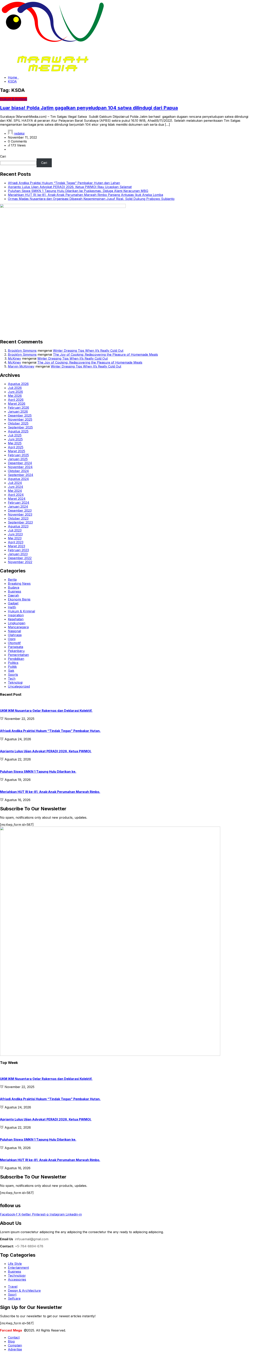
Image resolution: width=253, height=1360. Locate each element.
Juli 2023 (15, 530)
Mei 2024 (15, 491)
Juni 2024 (15, 487)
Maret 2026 (16, 404)
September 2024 (20, 475)
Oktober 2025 (18, 423)
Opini (11, 639)
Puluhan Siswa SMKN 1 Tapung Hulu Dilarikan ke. (38, 772)
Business (14, 591)
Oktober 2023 (18, 518)
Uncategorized (19, 686)
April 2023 (15, 542)
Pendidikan (16, 659)
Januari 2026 (18, 411)
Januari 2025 (18, 459)
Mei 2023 (15, 538)
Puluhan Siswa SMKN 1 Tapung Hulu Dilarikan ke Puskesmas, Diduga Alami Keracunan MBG (78, 191)
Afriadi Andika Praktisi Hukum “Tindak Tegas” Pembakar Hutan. (50, 731)
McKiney (14, 358)
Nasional (14, 631)
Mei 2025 (15, 443)
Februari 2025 (18, 455)
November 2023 (20, 514)
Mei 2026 (15, 396)
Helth (12, 607)
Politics (13, 663)
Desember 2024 (20, 463)
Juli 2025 (15, 435)
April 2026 (16, 400)
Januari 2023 (18, 554)
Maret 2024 (16, 499)
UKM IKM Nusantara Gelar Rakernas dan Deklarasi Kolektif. (46, 711)
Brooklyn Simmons (22, 351)
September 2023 (20, 522)
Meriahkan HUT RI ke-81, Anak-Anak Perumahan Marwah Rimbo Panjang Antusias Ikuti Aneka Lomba (85, 195)
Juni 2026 (15, 392)
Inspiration (16, 615)
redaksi (19, 133)
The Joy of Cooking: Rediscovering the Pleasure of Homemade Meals (105, 354)
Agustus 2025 (18, 431)
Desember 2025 (20, 415)
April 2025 (15, 447)
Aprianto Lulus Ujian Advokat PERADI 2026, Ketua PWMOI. (46, 751)
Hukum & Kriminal (21, 611)
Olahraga (15, 635)
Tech (11, 678)
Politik (12, 667)
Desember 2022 (20, 558)
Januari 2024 (18, 506)
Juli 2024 (15, 483)
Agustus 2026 (18, 384)
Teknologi (15, 682)
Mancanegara (18, 627)
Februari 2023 (18, 550)
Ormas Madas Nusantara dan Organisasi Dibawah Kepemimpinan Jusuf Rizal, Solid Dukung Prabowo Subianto (91, 199)
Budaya (13, 587)
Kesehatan (16, 619)
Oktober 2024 (18, 471)
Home (13, 77)
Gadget (13, 603)
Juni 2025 (15, 439)
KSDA (12, 81)
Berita (12, 580)
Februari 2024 (18, 503)
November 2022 (20, 562)
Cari (3, 156)
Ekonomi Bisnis (19, 599)
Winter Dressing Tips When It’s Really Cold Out (88, 351)
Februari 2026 (18, 408)
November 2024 (20, 467)
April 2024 (16, 495)
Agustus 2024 (18, 479)
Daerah (13, 595)
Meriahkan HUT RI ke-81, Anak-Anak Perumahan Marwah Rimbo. (50, 792)
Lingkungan (16, 623)
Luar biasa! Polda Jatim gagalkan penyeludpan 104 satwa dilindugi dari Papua (89, 108)
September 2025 (20, 427)
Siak (11, 671)
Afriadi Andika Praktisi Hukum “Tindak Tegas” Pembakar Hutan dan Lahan (64, 183)
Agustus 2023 (18, 526)
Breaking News (19, 583)
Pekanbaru (16, 651)
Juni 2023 (15, 534)
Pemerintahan (18, 655)
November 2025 (20, 419)
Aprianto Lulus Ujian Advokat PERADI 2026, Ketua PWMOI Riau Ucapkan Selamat (70, 187)
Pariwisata (15, 647)
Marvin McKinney (21, 366)
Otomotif (14, 643)
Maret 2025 (16, 451)
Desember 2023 (20, 510)
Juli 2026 (15, 388)
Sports (13, 675)
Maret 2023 (16, 546)
